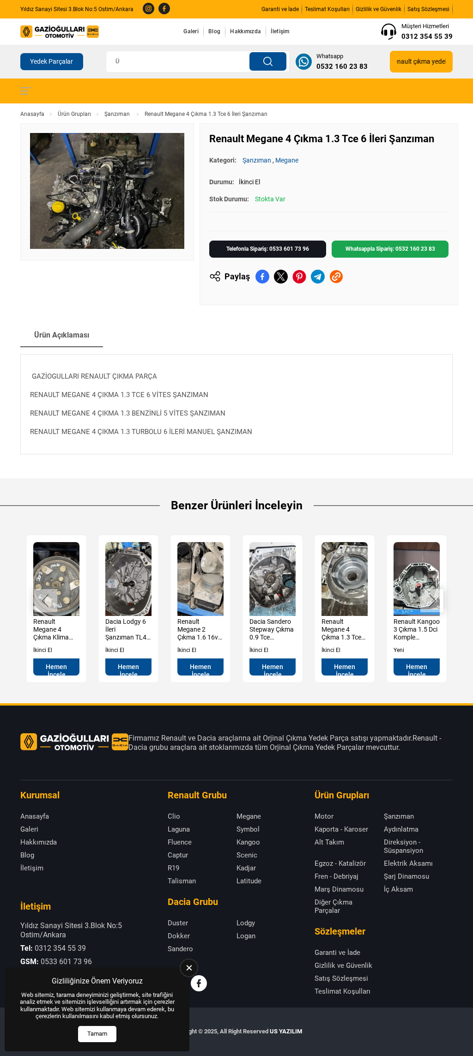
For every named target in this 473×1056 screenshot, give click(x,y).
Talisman (182, 881)
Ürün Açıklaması (61, 335)
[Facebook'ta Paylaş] (262, 277)
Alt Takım (329, 842)
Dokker (179, 936)
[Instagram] (148, 9)
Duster (178, 923)
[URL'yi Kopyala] (336, 277)
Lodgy (245, 923)
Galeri (191, 31)
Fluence (180, 842)
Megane (286, 160)
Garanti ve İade (280, 9)
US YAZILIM (286, 1031)
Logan (245, 936)
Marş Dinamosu (339, 889)
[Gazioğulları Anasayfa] (59, 31)
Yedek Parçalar (51, 61)
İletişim (280, 31)
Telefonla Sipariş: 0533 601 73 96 (267, 249)
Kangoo (248, 842)
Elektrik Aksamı (408, 863)
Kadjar (246, 868)
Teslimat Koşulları (327, 9)
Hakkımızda (245, 31)
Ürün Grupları (74, 114)
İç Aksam (398, 889)
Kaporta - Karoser (341, 829)
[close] (189, 968)
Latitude (248, 881)
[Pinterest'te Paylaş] (299, 277)
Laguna (179, 829)
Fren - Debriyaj (336, 876)
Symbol (248, 829)
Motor (324, 816)
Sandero (180, 949)
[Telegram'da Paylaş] (318, 277)
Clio (174, 816)
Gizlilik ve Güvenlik (378, 9)
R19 (173, 868)
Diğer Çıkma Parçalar (333, 906)
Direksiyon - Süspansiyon (403, 846)
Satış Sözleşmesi (428, 9)
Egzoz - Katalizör (340, 863)
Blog (214, 31)
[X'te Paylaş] (281, 277)
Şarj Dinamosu (406, 876)
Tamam (97, 1033)
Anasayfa (32, 114)
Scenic (246, 855)
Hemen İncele (56, 669)
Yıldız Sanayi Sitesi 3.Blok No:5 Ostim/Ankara (76, 9)
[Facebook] (164, 9)
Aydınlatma (401, 829)
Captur (178, 855)
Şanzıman (117, 114)
